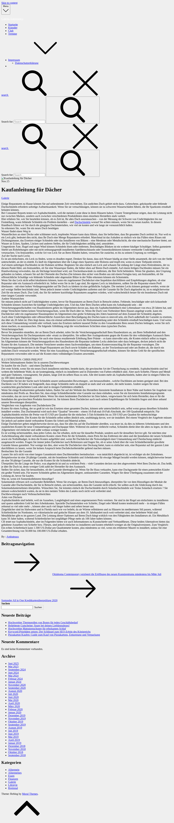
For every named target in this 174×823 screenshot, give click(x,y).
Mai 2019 (13, 736)
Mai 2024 (13, 675)
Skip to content (9, 2)
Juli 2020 (13, 694)
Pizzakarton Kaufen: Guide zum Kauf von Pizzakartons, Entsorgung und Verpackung (54, 634)
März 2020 (14, 706)
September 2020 (17, 687)
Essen (11, 775)
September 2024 (17, 669)
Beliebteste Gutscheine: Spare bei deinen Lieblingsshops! (38, 625)
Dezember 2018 (16, 746)
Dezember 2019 (16, 715)
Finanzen (13, 778)
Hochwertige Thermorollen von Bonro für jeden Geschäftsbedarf (43, 622)
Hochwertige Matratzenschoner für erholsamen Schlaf (37, 628)
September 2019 (17, 724)
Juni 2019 (13, 733)
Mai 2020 (13, 700)
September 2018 (17, 755)
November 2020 (17, 684)
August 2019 (15, 727)
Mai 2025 (13, 666)
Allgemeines (15, 772)
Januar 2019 (14, 743)
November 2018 (17, 749)
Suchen (5, 603)
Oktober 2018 (15, 752)
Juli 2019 (13, 730)
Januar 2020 (14, 712)
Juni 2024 (13, 672)
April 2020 (14, 703)
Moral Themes (30, 793)
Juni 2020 (13, 697)
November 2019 (17, 718)
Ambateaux (12, 536)
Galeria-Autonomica (12, 18)
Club (10, 30)
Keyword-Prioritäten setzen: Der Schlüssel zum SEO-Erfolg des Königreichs (49, 631)
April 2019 (14, 740)
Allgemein (13, 769)
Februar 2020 (15, 709)
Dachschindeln (83, 222)
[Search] (73, 110)
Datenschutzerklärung (26, 63)
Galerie (5, 198)
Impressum (14, 59)
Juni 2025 (13, 663)
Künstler (12, 27)
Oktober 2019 (15, 721)
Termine (12, 33)
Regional (13, 788)
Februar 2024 (15, 678)
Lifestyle (13, 785)
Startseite (13, 24)
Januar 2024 (14, 681)
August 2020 (15, 691)
